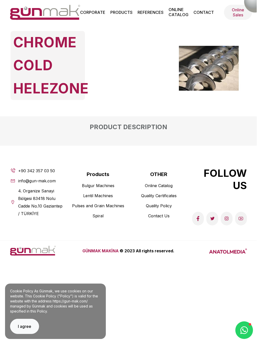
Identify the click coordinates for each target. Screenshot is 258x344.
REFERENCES (151, 12)
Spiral (98, 215)
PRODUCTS (121, 12)
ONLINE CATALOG (178, 12)
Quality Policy (159, 205)
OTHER (158, 174)
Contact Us (159, 215)
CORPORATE (92, 12)
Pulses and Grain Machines (98, 205)
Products (98, 174)
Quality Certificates (159, 195)
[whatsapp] (244, 330)
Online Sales (238, 12)
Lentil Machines (98, 195)
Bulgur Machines (98, 185)
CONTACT (204, 12)
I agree (24, 326)
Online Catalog (159, 185)
